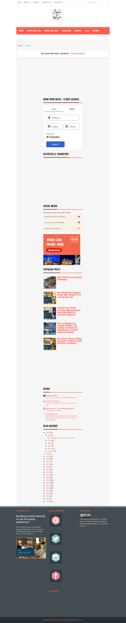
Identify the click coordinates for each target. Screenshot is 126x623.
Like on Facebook (53, 228)
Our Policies (58, 2)
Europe (78, 30)
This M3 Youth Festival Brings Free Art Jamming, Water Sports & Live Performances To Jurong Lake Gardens (62, 418)
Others (22, 36)
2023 (48, 459)
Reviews (96, 30)
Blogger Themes (77, 620)
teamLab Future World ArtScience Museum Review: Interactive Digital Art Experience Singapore (69, 311)
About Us (27, 2)
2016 (48, 478)
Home (19, 2)
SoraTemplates (56, 620)
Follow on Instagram (54, 222)
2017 (48, 475)
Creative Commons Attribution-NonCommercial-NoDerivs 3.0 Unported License (94, 523)
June (50, 440)
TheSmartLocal (51, 414)
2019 (48, 470)
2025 (48, 454)
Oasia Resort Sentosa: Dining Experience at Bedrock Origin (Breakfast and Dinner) (69, 340)
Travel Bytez (94, 519)
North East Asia (51, 30)
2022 (48, 462)
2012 (48, 488)
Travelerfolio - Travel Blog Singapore (60, 408)
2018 (48, 472)
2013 (48, 485)
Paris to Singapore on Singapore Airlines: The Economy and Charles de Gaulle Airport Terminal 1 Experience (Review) (67, 328)
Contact (36, 2)
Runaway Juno (51, 395)
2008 (48, 499)
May (49, 443)
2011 (48, 491)
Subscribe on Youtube (55, 216)
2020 (48, 467)
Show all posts (78, 53)
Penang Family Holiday (54, 410)
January (51, 451)
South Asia (66, 30)
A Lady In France (52, 401)
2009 (48, 496)
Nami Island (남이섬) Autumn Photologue (69, 278)
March (50, 448)
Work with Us (46, 2)
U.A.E (87, 30)
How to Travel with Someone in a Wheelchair (61, 397)
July (49, 435)
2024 (48, 456)
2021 (48, 464)
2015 (48, 480)
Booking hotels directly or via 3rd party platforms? (30, 519)
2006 (48, 501)
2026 (48, 433)
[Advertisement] (63, 77)
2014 (48, 483)
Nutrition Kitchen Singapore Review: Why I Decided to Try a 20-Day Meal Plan (69, 294)
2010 (48, 493)
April (49, 446)
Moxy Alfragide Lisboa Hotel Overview (60, 438)
